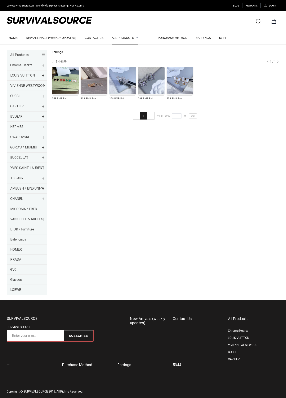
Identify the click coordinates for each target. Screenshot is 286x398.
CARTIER (17, 106)
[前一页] (136, 116)
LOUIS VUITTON (22, 75)
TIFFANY (16, 178)
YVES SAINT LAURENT (27, 168)
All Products (123, 37)
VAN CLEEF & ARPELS (26, 219)
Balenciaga (18, 239)
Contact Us (94, 37)
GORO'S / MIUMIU (23, 147)
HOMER (16, 249)
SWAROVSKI (19, 137)
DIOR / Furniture (22, 229)
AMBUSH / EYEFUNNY (26, 188)
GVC (13, 270)
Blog (236, 5)
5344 (222, 37)
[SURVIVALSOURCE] (49, 21)
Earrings (203, 37)
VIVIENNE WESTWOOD (27, 86)
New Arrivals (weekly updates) (51, 37)
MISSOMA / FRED (23, 209)
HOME (13, 37)
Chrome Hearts (21, 65)
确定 (193, 115)
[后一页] (267, 61)
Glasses (16, 280)
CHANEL (16, 199)
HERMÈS (16, 127)
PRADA (15, 259)
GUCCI (15, 96)
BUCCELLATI (20, 158)
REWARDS (252, 5)
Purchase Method (172, 37)
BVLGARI (16, 116)
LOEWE (15, 290)
